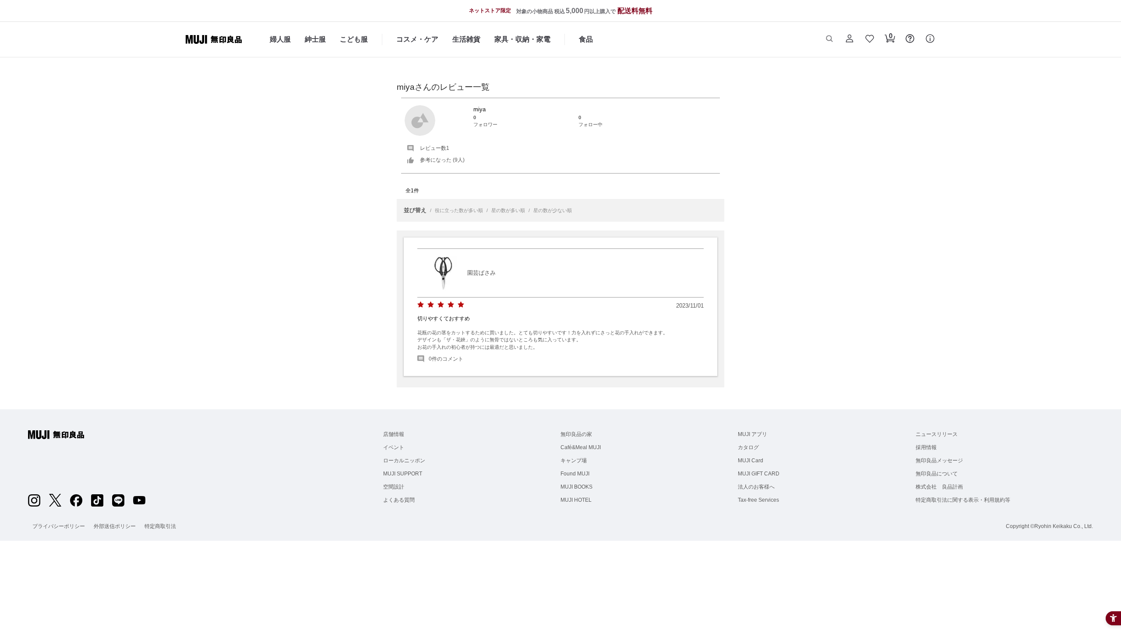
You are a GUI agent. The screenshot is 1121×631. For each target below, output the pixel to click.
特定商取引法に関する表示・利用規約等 (963, 500)
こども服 (354, 39)
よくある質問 (399, 500)
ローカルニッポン (404, 460)
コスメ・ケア (417, 39)
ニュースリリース (937, 434)
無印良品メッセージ (939, 460)
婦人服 (280, 39)
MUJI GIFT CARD (758, 474)
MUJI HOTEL (576, 500)
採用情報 (926, 447)
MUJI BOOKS (576, 487)
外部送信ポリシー (115, 526)
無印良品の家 (576, 434)
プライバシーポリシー (58, 526)
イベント (393, 447)
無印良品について (937, 474)
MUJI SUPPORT (402, 474)
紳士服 (315, 39)
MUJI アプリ (752, 434)
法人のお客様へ (756, 487)
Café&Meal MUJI (580, 447)
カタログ (748, 447)
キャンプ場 (573, 460)
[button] (829, 39)
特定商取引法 (160, 526)
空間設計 (393, 487)
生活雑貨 (466, 39)
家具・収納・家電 (522, 39)
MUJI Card (750, 460)
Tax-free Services (758, 500)
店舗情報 (393, 434)
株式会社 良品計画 (939, 487)
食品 (586, 39)
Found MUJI (574, 474)
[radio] (420, 304)
